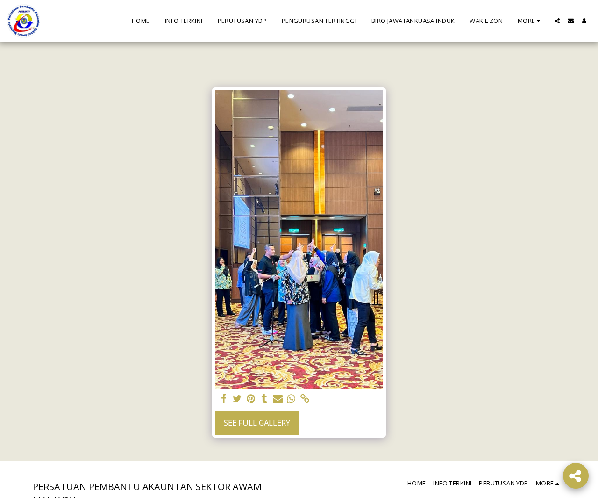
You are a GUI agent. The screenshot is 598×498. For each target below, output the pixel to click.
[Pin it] (251, 399)
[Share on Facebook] (224, 399)
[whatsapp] (291, 399)
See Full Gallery (257, 422)
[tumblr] (264, 399)
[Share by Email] (278, 399)
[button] (557, 21)
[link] (305, 399)
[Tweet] (237, 399)
